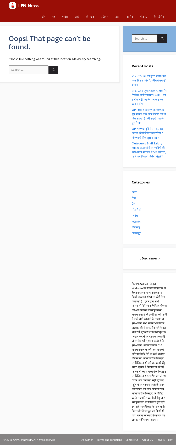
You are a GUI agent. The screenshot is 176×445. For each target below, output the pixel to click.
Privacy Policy (164, 439)
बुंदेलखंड (90, 16)
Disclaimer (87, 439)
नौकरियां (129, 16)
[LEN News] (12, 5)
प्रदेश (65, 16)
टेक (117, 16)
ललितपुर (104, 16)
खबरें (77, 16)
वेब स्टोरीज (159, 16)
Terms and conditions (109, 439)
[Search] (53, 70)
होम (43, 16)
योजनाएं (143, 16)
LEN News (28, 5)
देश (53, 16)
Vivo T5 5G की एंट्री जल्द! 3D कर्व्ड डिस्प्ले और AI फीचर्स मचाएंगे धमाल (149, 80)
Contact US (132, 439)
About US (147, 439)
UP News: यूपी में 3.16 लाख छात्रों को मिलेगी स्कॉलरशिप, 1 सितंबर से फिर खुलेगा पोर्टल (148, 133)
